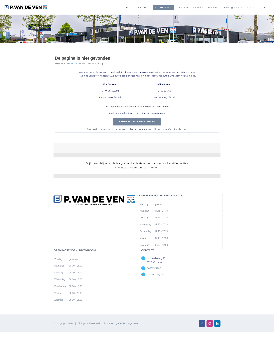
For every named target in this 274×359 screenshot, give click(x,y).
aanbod (73, 63)
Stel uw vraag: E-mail (109, 97)
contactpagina (155, 274)
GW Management (128, 323)
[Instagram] (96, 214)
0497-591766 (164, 90)
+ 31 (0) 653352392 (109, 90)
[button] (264, 7)
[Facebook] (91, 214)
